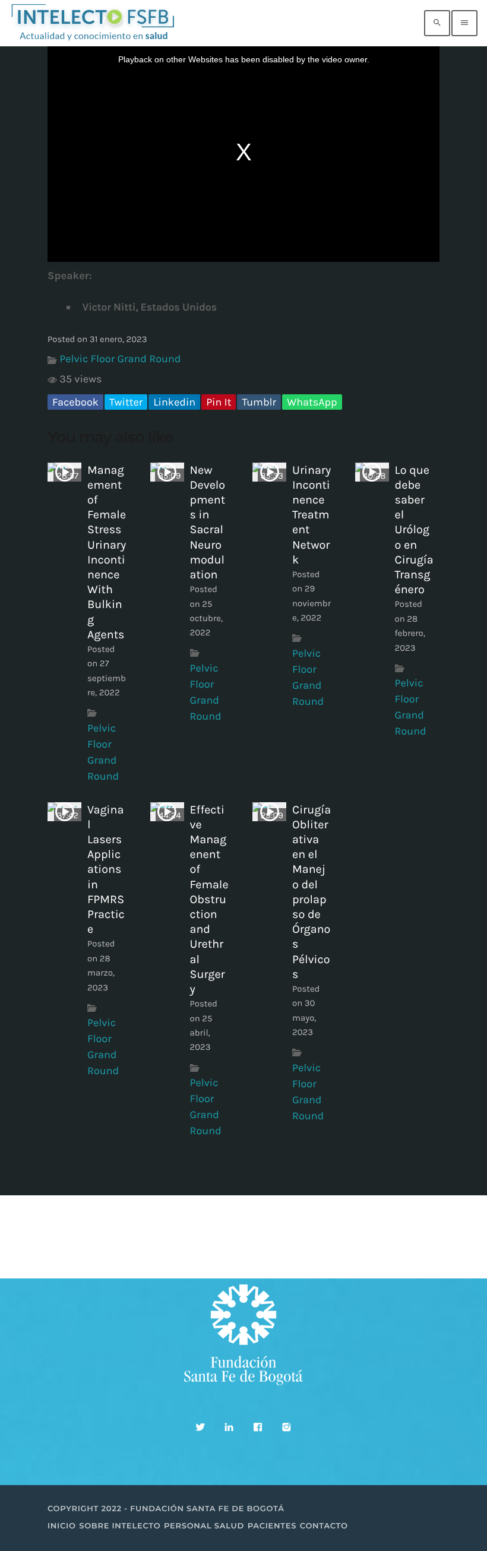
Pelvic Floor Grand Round (120, 358)
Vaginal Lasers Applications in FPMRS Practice (106, 869)
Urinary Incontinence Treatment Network (311, 514)
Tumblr (259, 402)
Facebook (75, 402)
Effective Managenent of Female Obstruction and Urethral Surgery (209, 899)
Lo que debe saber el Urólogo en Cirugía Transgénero (414, 530)
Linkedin (174, 402)
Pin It (218, 402)
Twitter (126, 402)
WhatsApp (312, 402)
